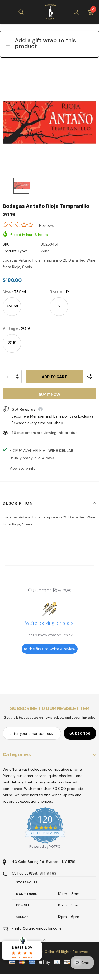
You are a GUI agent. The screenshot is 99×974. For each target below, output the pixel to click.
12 (58, 306)
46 (13, 432)
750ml (12, 306)
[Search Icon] (26, 12)
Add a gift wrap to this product (45, 43)
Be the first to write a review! (49, 648)
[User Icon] (76, 12)
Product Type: (15, 250)
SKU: (6, 244)
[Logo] (50, 12)
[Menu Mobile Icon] (6, 12)
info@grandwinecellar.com (38, 928)
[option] (49, 122)
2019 (12, 342)
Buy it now (49, 394)
